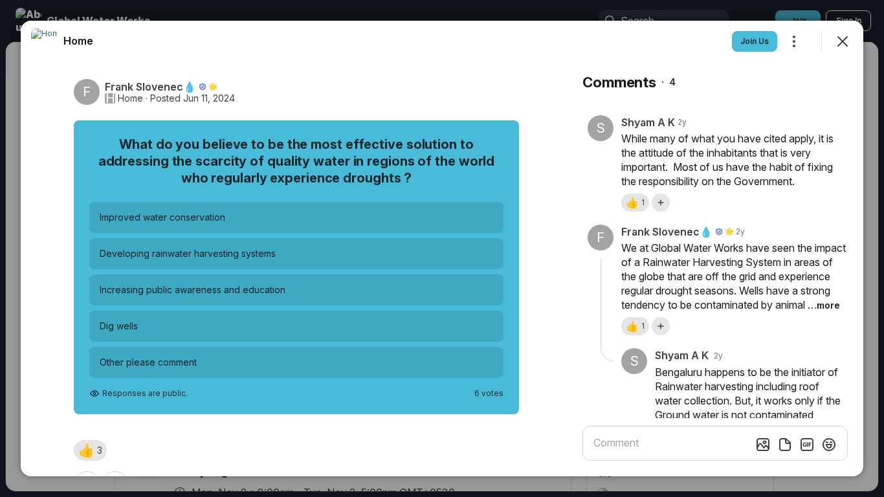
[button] (90, 450)
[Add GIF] (807, 444)
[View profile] (44, 41)
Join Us (754, 41)
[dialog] (442, 248)
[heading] (78, 41)
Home (130, 98)
